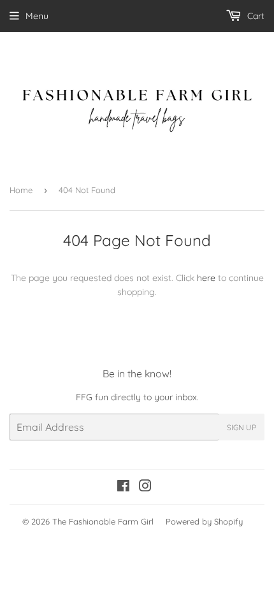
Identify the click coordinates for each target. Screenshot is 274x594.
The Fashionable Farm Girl (103, 521)
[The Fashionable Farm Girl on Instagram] (145, 487)
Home (21, 190)
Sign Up (241, 427)
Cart (254, 16)
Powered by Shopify (204, 521)
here (206, 278)
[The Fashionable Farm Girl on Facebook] (123, 487)
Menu (36, 16)
